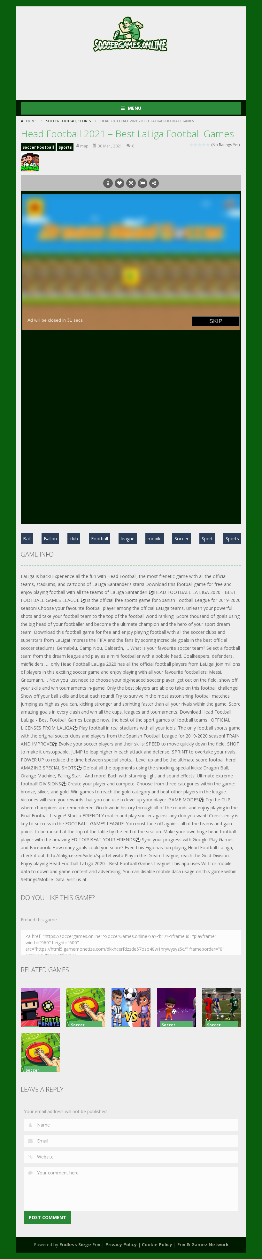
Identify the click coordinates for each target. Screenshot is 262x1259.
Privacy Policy (121, 1244)
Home (31, 121)
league (128, 539)
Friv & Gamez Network (203, 1244)
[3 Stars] (200, 144)
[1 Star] (191, 144)
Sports (84, 121)
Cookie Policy (157, 1244)
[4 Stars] (204, 144)
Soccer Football (61, 121)
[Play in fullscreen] (131, 183)
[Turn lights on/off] (108, 183)
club (74, 539)
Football (99, 539)
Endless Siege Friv (79, 1244)
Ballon (50, 539)
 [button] (142, 183)
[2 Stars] (196, 144)
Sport (207, 539)
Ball (27, 539)
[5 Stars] (208, 144)
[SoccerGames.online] (131, 33)
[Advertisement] (137, 74)
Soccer (181, 539)
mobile (155, 539)
